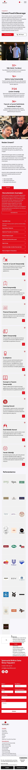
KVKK (3, 737)
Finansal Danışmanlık (10, 312)
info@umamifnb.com (9, 668)
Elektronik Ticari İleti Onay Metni (9, 739)
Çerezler (4, 736)
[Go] (23, 273)
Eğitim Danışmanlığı (9, 336)
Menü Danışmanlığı (9, 287)
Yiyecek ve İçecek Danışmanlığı (13, 264)
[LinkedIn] (6, 671)
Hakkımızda (4, 731)
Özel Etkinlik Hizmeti (10, 430)
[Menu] (25, 2)
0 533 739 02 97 (7, 666)
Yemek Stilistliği (8, 452)
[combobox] (13, 697)
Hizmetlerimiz (5, 733)
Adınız (3, 683)
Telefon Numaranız (20, 689)
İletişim (3, 734)
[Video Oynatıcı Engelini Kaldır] (6, 640)
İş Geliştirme (7, 358)
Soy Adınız (18, 683)
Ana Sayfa (4, 730)
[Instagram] (3, 671)
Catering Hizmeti (8, 406)
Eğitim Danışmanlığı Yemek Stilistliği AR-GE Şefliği (6, 747)
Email (3, 689)
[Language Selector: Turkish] (20, 2)
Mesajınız (3, 700)
